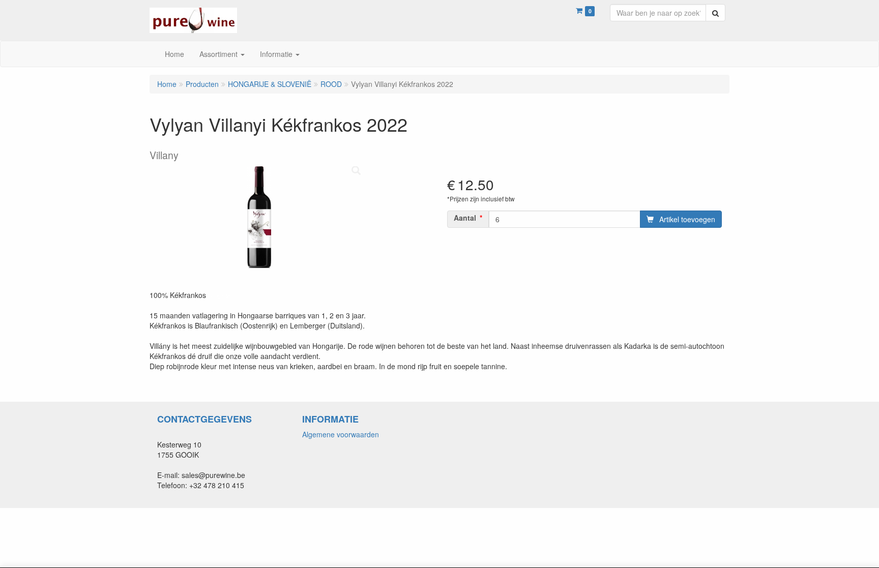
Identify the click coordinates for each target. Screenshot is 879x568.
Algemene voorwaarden (340, 434)
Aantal (465, 217)
